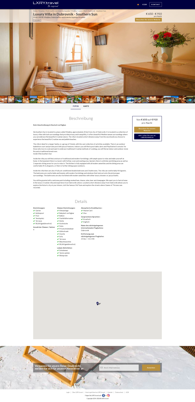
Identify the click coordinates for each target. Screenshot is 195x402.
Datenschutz (119, 392)
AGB (127, 392)
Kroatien (42, 11)
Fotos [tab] (76, 106)
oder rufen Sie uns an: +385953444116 (147, 136)
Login (68, 392)
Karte (86, 106)
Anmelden (151, 368)
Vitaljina (74, 11)
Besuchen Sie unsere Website (148, 20)
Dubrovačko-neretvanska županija (58, 11)
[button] (138, 5)
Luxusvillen (37, 20)
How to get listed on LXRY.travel (95, 392)
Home (35, 11)
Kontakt (155, 4)
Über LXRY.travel (77, 392)
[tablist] (81, 106)
